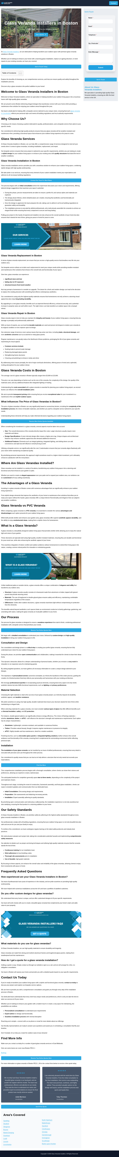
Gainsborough (46, 1135)
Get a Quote (40, 34)
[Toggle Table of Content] (19, 73)
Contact (113, 3)
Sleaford (6, 1124)
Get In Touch (101, 79)
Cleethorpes (46, 1129)
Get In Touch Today (41, 66)
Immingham (46, 1138)
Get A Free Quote (41, 1106)
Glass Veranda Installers (11, 52)
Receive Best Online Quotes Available (41, 421)
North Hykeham (47, 1120)
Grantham (6, 1135)
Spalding (6, 1121)
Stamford (45, 1126)
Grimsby (44, 1132)
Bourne (5, 1129)
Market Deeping (8, 1132)
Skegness (6, 1126)
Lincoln (5, 1141)
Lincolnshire (7, 1144)
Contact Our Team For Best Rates (41, 180)
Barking (3, 1053)
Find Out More (41, 765)
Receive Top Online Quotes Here (41, 630)
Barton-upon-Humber (49, 1144)
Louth (5, 1138)
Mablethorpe (46, 1123)
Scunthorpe (46, 1141)
